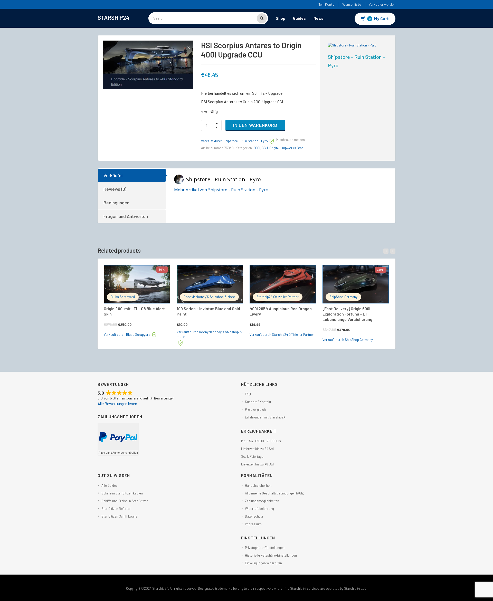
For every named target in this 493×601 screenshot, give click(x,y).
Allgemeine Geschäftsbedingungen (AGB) (274, 493)
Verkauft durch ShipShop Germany (348, 340)
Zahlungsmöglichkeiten (262, 501)
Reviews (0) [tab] (114, 189)
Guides (299, 18)
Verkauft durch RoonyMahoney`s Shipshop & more (209, 334)
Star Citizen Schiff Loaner (120, 516)
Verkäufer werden (382, 4)
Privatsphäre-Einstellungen (265, 548)
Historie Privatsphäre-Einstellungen (271, 555)
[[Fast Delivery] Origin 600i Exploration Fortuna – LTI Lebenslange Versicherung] (356, 284)
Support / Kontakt (258, 402)
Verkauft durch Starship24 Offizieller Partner (282, 334)
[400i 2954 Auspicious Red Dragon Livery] (283, 284)
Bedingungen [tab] (116, 202)
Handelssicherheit (258, 485)
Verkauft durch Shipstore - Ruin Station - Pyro (234, 141)
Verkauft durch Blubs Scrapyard (127, 334)
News (319, 18)
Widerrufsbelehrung (259, 509)
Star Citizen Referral (115, 509)
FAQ (248, 394)
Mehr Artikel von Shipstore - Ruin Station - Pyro (221, 190)
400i (256, 148)
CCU (265, 148)
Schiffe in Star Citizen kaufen (122, 493)
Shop (280, 18)
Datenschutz (254, 516)
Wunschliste (351, 4)
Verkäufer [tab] (113, 175)
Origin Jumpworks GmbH (287, 148)
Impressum (253, 524)
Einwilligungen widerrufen (263, 563)
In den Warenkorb (255, 125)
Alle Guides (109, 485)
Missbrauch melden (290, 140)
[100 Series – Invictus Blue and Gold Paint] (210, 284)
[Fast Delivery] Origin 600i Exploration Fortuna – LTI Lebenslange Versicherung (347, 314)
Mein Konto (326, 4)
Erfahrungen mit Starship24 (265, 417)
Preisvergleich (255, 409)
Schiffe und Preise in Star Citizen (124, 501)
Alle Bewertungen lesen (117, 403)
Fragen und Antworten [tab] (125, 216)
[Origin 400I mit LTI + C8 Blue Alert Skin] (137, 284)
